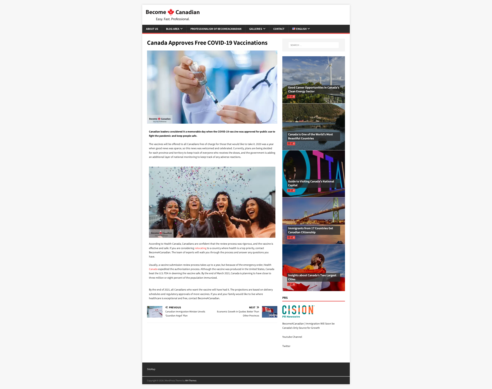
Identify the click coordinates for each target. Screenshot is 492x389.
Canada (153, 269)
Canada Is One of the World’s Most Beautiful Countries (310, 136)
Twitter (286, 346)
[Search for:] (313, 45)
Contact (278, 29)
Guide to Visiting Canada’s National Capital (311, 183)
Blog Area (172, 29)
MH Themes (190, 380)
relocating (200, 248)
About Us (152, 29)
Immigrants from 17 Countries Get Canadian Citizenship (310, 230)
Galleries (255, 29)
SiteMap (151, 369)
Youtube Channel (292, 337)
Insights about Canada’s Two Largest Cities (312, 277)
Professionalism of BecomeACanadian (215, 29)
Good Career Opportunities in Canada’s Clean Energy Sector (313, 89)
